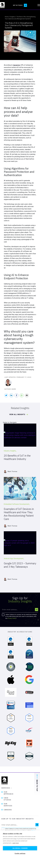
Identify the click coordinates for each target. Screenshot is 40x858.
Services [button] (6, 788)
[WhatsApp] (22, 395)
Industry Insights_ (10, 451)
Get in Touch (18, 5)
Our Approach (8, 793)
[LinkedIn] (11, 395)
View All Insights (17, 414)
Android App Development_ (14, 558)
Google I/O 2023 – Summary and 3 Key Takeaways (20, 565)
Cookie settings (20, 853)
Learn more (15, 843)
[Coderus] (2, 5)
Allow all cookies (20, 848)
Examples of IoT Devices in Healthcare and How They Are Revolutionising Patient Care (19, 514)
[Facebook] (16, 395)
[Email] (27, 395)
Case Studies (7, 799)
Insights (12, 16)
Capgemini (16, 65)
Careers (8, 810)
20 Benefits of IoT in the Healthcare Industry (17, 457)
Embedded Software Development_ (17, 504)
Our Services (8, 805)
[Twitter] (6, 395)
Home (7, 16)
